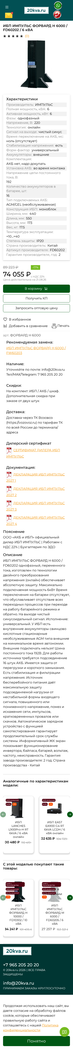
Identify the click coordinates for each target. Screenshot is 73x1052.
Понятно (36, 1041)
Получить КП (36, 298)
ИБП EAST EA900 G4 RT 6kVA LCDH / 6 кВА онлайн (54, 827)
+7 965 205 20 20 (21, 964)
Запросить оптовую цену (36, 308)
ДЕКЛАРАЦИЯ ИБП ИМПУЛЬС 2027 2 (35, 492)
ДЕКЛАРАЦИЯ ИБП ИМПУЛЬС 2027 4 (35, 521)
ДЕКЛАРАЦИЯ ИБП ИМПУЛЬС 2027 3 (35, 506)
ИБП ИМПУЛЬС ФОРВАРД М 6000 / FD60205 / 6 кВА (54, 914)
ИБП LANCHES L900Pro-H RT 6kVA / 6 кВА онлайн (18, 829)
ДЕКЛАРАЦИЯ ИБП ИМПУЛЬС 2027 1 (35, 477)
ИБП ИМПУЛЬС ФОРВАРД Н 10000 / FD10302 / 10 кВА (18, 914)
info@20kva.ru (18, 983)
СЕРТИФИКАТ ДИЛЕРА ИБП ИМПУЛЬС (33, 453)
